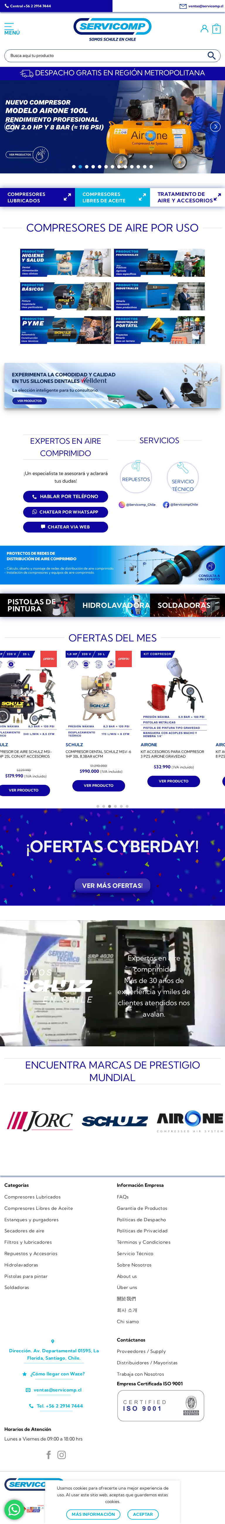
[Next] (215, 127)
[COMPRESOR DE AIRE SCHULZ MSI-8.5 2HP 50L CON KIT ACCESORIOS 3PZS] (66, 695)
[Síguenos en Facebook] (49, 1455)
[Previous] (9, 127)
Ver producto (65, 790)
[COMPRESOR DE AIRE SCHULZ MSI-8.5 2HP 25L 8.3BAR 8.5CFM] (141, 695)
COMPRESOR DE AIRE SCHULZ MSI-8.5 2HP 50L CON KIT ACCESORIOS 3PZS (63, 756)
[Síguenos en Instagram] (61, 1455)
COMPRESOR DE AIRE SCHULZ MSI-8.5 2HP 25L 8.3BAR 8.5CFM (138, 754)
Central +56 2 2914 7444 (30, 6)
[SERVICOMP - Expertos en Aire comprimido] (112, 29)
